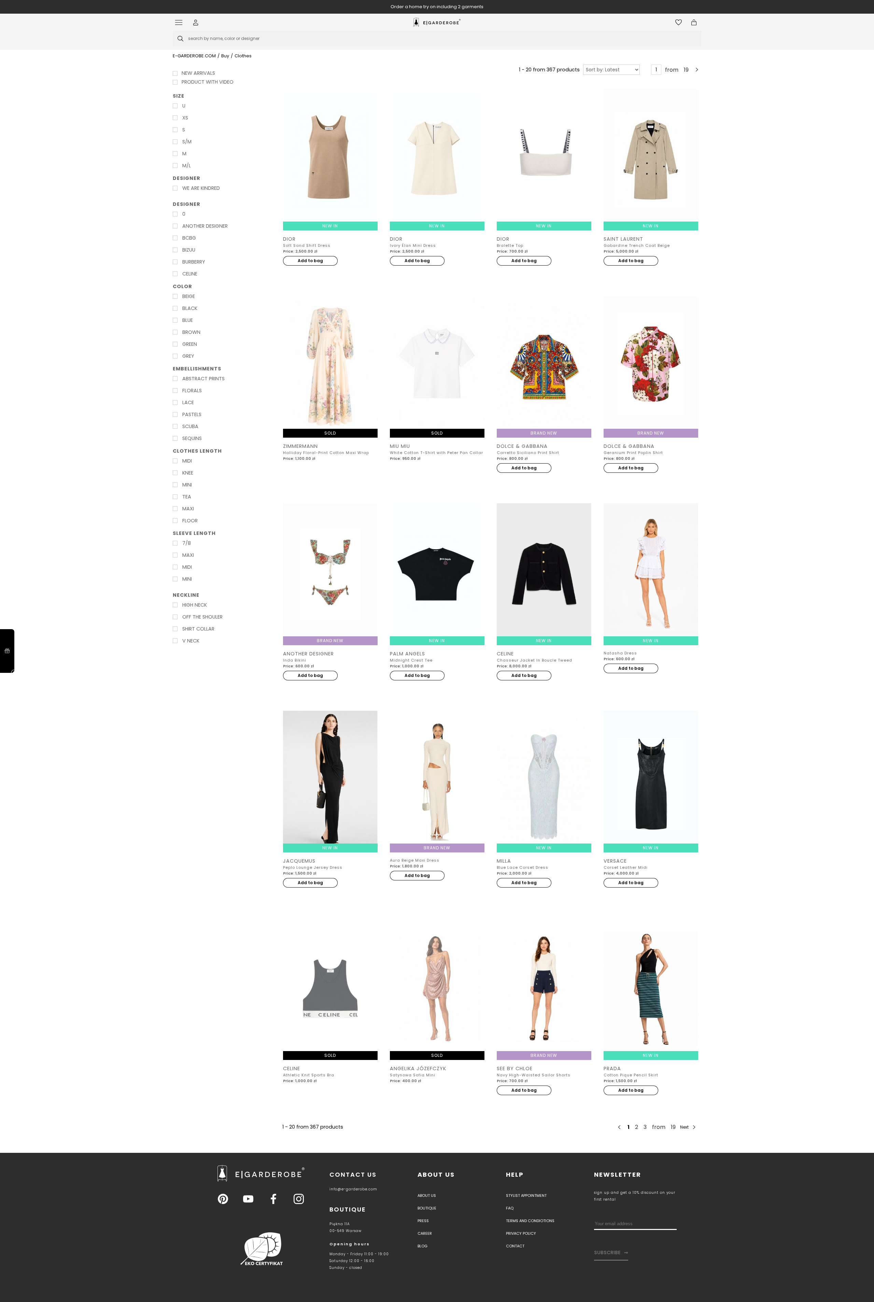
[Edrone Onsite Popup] (437, 651)
